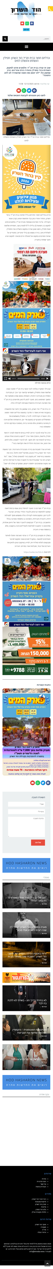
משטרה (43, 1227)
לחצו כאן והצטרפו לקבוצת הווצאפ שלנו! (26, 95)
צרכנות (43, 1207)
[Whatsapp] (27, 23)
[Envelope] (22, 23)
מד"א (44, 1230)
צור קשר (43, 1184)
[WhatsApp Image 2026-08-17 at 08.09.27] (26, 650)
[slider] (28, 378)
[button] (50, 8)
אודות (44, 1179)
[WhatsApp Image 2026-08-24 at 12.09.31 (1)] (26, 591)
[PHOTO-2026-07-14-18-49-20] (32, 262)
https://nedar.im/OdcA (33, 552)
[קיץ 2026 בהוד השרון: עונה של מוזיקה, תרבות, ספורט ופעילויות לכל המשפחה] (26, 179)
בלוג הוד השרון (41, 1209)
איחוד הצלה (42, 1232)
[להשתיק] (9, 378)
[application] (26, 367)
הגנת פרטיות (41, 1181)
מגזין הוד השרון (40, 1204)
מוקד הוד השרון (40, 1224)
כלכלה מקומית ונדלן (39, 1212)
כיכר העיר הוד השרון (39, 1199)
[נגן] (47, 378)
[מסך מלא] (5, 378)
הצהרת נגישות (41, 1187)
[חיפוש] (5, 38)
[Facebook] (32, 23)
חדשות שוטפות (40, 1202)
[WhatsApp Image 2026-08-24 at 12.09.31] (26, 317)
